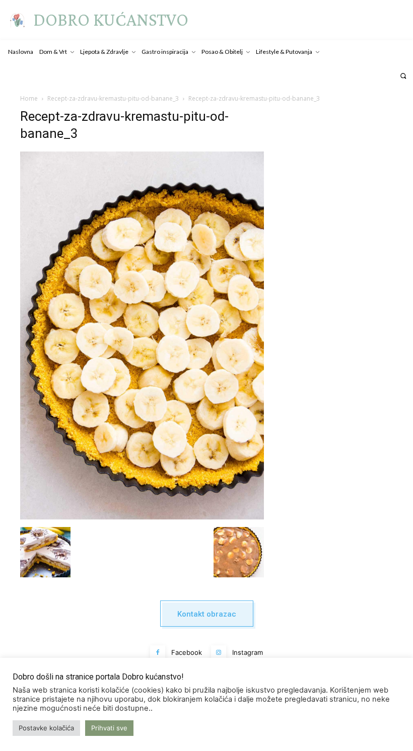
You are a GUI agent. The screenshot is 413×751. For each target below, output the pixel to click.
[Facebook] (157, 652)
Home (29, 98)
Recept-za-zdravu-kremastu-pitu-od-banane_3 (113, 98)
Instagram (247, 652)
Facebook (186, 652)
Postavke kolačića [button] (46, 728)
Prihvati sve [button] (109, 728)
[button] (403, 76)
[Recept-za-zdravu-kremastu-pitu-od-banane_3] (142, 516)
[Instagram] (218, 652)
